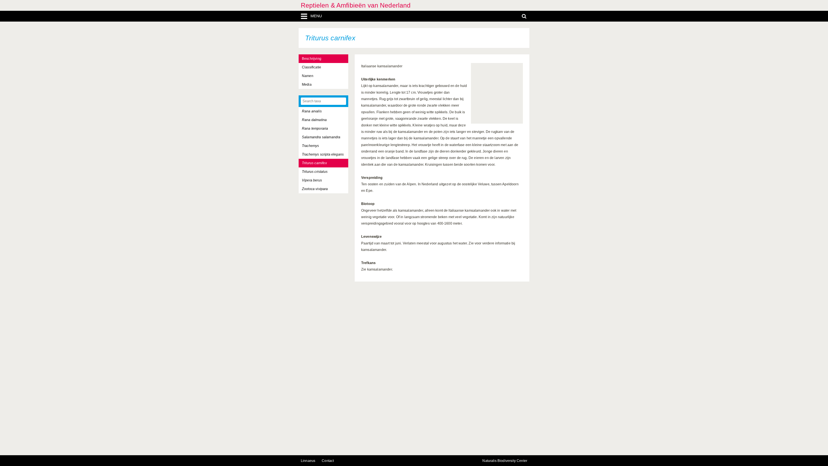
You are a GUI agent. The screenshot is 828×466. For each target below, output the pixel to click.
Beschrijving (311, 58)
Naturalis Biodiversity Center (504, 461)
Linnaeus (308, 461)
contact (328, 461)
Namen (307, 76)
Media (307, 84)
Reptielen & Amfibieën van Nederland (356, 5)
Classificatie (311, 67)
